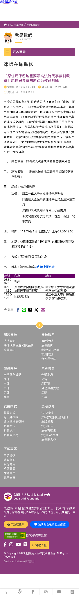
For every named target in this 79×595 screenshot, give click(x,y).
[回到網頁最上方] (6, 592)
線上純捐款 (11, 417)
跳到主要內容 (9, 1)
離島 (7, 397)
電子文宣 (9, 477)
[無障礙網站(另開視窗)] (15, 536)
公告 (44, 379)
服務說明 (47, 341)
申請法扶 (9, 455)
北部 (7, 379)
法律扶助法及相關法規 (18, 345)
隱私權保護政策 (36, 535)
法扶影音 (47, 426)
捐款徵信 (9, 426)
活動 (44, 392)
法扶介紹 (9, 341)
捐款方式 (9, 413)
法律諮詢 (47, 345)
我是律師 (18, 24)
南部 (7, 388)
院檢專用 (9, 464)
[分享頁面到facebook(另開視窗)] (18, 310)
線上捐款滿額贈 (14, 421)
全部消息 (47, 374)
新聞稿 (45, 383)
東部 (7, 392)
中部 (7, 383)
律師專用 (9, 473)
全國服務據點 (12, 374)
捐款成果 (9, 430)
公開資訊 (9, 350)
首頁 (9, 24)
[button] (39, 52)
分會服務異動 (50, 388)
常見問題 (47, 354)
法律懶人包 (48, 439)
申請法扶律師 (50, 350)
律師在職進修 (33, 24)
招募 (44, 397)
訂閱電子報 (39, 545)
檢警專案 (9, 468)
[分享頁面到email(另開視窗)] (43, 310)
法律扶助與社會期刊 (54, 417)
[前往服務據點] (19, 592)
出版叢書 (47, 421)
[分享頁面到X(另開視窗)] (36, 310)
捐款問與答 (11, 435)
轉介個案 (9, 460)
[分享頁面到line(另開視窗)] (23, 310)
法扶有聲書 (48, 430)
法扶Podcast (49, 435)
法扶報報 (47, 413)
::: (1, 22)
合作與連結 (48, 359)
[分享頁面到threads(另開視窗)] (30, 310)
